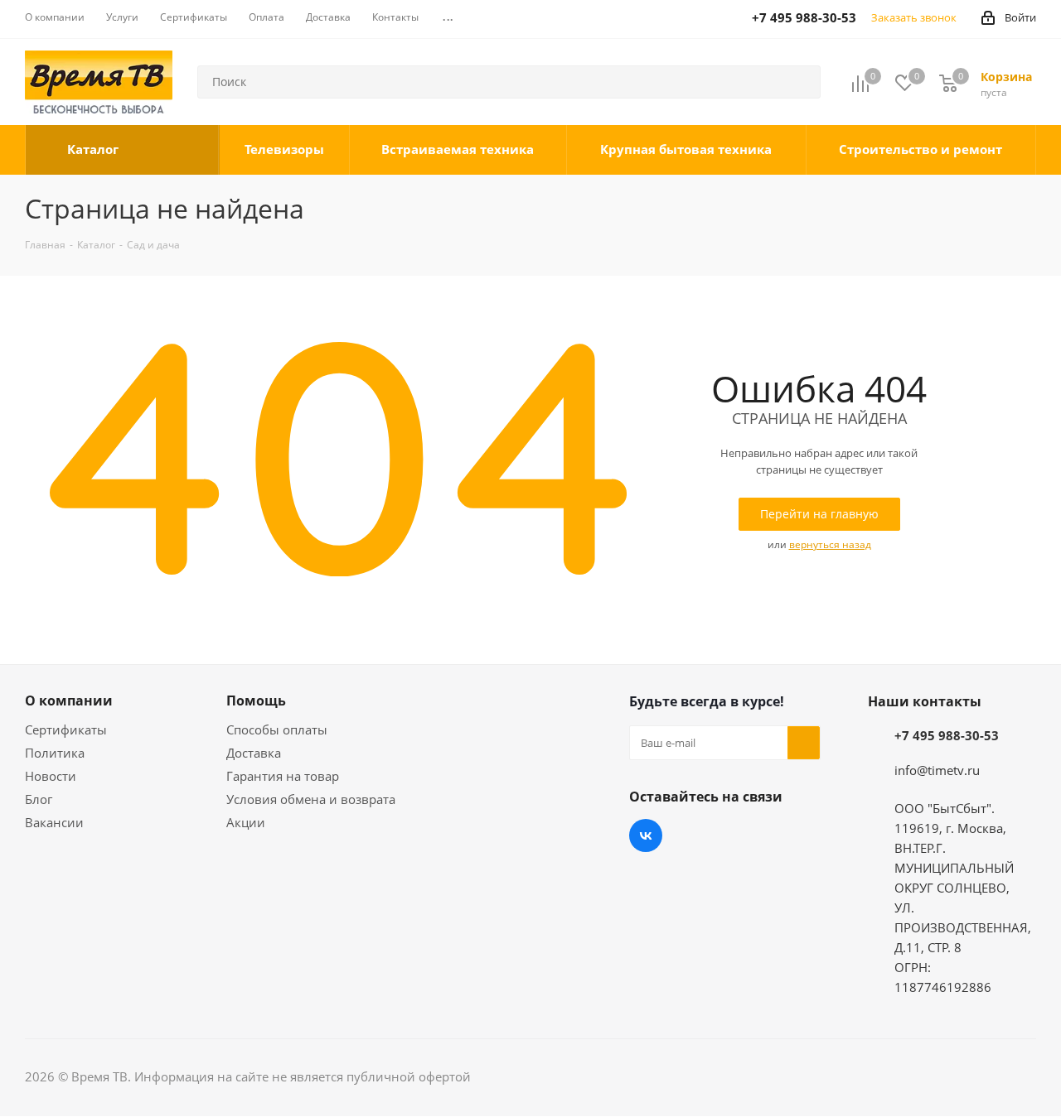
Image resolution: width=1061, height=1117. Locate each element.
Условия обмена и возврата (310, 799)
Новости (50, 776)
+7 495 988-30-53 (946, 735)
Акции (245, 822)
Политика (55, 752)
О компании (69, 700)
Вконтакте (645, 835)
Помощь (256, 700)
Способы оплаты (276, 729)
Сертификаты (66, 729)
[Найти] (801, 82)
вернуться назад (830, 544)
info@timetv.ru (937, 770)
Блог (38, 799)
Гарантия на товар (282, 776)
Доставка (253, 752)
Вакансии (54, 822)
